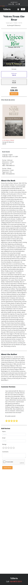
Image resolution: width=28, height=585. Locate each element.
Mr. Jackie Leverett (10, 416)
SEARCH (10, 4)
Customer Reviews (8, 387)
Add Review (5, 428)
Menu (23, 9)
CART (17, 4)
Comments (5, 452)
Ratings (4, 444)
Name (4, 431)
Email (3, 438)
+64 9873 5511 (14, 2)
